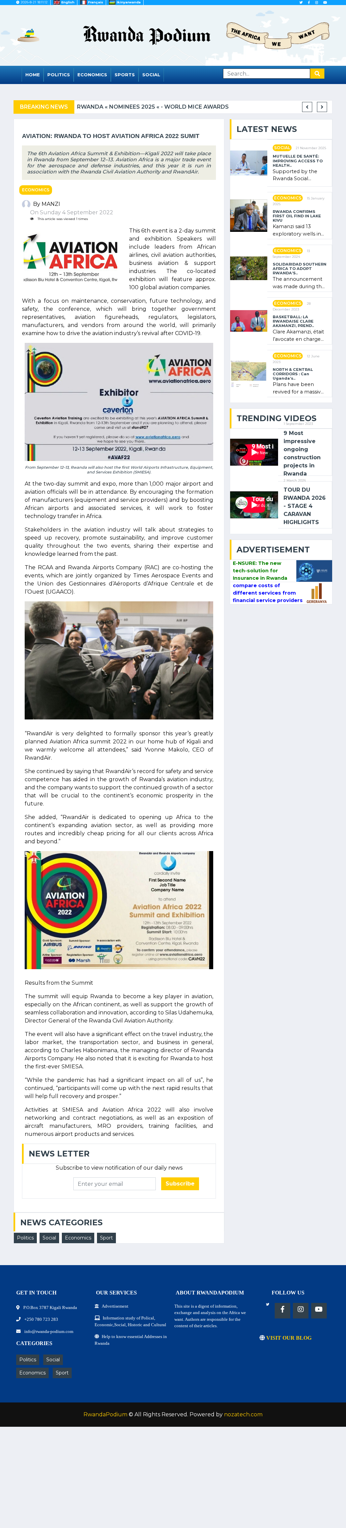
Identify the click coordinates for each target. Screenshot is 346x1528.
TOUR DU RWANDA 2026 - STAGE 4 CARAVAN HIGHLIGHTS (304, 506)
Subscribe (180, 1183)
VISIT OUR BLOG (288, 1338)
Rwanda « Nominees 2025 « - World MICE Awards (153, 107)
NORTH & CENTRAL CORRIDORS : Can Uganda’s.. (293, 374)
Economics (92, 74)
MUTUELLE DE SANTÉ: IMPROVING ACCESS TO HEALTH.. (298, 161)
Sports (125, 74)
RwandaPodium (105, 1414)
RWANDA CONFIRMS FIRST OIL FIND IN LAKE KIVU (297, 216)
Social (151, 74)
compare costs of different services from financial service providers (268, 592)
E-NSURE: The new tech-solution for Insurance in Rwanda (260, 570)
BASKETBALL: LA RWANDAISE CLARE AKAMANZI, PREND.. (293, 321)
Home (32, 74)
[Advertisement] (173, 1481)
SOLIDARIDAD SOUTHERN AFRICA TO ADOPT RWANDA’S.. (299, 269)
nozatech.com (243, 1414)
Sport (106, 1238)
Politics (58, 74)
